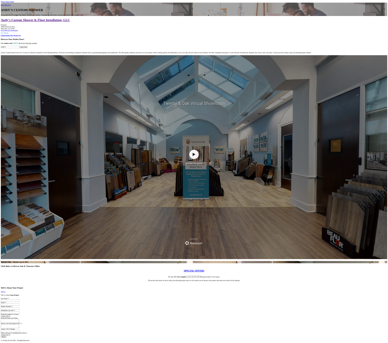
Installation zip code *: (8, 310)
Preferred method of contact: (10, 314)
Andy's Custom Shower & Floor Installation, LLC (35, 20)
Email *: (3, 302)
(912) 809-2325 (6, 5)
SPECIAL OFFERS (194, 270)
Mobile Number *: (7, 306)
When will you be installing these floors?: (14, 333)
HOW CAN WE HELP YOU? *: (11, 323)
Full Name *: (5, 298)
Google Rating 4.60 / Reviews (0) (11, 35)
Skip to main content (7, 2)
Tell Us (3, 292)
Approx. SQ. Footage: (8, 329)
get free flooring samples (29, 43)
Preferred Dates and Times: (9, 318)
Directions (14, 30)
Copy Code (23, 47)
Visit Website (4, 33)
